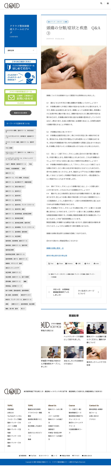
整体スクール (10, 173)
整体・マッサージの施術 (78, 274)
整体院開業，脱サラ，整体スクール (16, 259)
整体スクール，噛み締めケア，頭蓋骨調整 (18, 182)
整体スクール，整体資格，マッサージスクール (20, 227)
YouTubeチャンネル (14, 416)
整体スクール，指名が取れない (15, 187)
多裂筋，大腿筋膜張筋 (12, 168)
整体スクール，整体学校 (13, 196)
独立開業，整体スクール (13, 272)
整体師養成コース (75, 412)
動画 (29, 439)
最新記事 (11, 50)
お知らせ (10, 412)
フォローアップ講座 (14, 419)
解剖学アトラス (25, 295)
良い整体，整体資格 (12, 295)
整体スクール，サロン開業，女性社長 (17, 178)
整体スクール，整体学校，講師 (15, 209)
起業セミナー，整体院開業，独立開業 (23, 304)
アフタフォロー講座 (35, 412)
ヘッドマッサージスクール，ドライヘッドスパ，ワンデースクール (19, 158)
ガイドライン (44, 456)
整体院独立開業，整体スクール (15, 254)
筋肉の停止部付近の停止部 (57, 255)
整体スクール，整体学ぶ (13, 191)
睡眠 (25, 281)
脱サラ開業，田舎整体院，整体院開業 (17, 290)
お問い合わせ (94, 416)
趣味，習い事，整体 (12, 309)
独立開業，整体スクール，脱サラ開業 (17, 277)
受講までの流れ (53, 426)
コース (55, 456)
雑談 (29, 416)
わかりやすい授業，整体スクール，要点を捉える (20, 131)
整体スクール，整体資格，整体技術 (16, 232)
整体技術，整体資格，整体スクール (16, 241)
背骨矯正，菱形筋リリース (14, 286)
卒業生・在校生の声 (55, 433)
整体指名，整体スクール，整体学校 (16, 245)
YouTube (33, 456)
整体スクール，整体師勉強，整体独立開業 (18, 214)
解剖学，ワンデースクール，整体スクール (18, 299)
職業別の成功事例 (20, 113)
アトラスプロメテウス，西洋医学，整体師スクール (20, 136)
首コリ (23, 309)
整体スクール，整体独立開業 (14, 218)
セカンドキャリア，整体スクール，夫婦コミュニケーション (20, 153)
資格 (7, 304)
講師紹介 (51, 429)
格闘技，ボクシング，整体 (14, 263)
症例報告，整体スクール (13, 281)
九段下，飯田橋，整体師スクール (16, 164)
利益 (30, 164)
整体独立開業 (10, 250)
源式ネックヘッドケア (12, 268)
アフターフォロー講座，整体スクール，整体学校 (20, 142)
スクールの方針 (53, 416)
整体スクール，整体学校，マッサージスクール (20, 205)
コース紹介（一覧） (75, 409)
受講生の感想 (65, 456)
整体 (23, 168)
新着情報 (10, 409)
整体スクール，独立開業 (13, 236)
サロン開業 (9, 148)
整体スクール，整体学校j (13, 200)
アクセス (92, 419)
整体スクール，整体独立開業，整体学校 (18, 223)
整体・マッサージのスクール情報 (57, 22)
